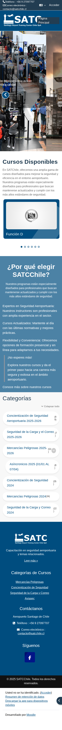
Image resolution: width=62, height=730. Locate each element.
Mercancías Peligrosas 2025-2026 (27, 450)
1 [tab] (21, 247)
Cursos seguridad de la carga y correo (24, 122)
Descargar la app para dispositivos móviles (26, 702)
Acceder (54, 5)
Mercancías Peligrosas (30, 581)
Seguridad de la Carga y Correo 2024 (29, 510)
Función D (14, 234)
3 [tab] (28, 247)
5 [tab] (35, 247)
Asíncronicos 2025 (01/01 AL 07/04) (29, 466)
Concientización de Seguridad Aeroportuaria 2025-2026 (27, 418)
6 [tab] (39, 247)
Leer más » (31, 560)
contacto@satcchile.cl (14, 9)
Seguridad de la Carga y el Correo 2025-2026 (30, 434)
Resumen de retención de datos (24, 696)
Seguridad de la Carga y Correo (29, 592)
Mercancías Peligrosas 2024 (26, 496)
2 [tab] (25, 247)
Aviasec (30, 598)
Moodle (31, 714)
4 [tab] (32, 247)
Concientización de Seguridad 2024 (27, 483)
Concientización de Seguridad (29, 587)
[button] (42, 5)
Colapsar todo (51, 406)
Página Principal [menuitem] (43, 20)
